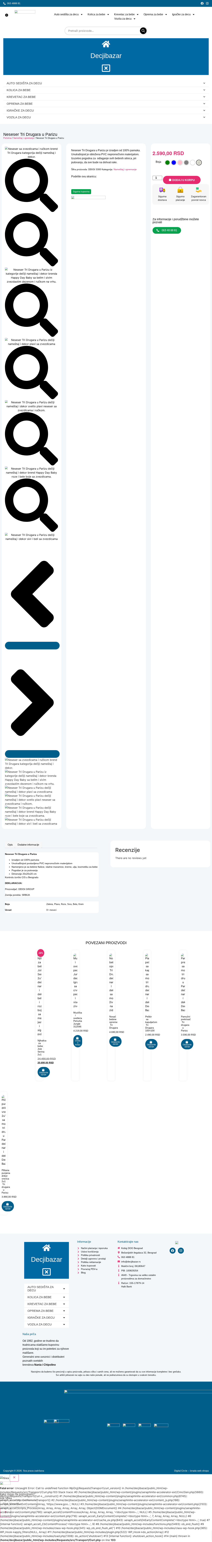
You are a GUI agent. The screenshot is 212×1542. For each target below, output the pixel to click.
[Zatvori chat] (14, 1477)
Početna (7, 138)
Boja (158, 162)
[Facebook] (202, 3)
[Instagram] (207, 3)
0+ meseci (51, 910)
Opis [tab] (10, 844)
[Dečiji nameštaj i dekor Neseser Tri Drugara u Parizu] (31, 156)
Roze (63, 904)
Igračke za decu (181, 14)
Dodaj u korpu (183, 180)
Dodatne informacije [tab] (28, 844)
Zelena (49, 904)
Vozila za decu (123, 18)
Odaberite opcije (43, 1073)
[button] (18, 1506)
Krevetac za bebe (124, 14)
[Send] (5, 1512)
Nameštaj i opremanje (23, 138)
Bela (75, 904)
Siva (69, 904)
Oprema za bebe (153, 14)
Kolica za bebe (96, 14)
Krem (81, 904)
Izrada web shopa (199, 1470)
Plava (57, 904)
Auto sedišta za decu (66, 14)
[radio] (167, 162)
